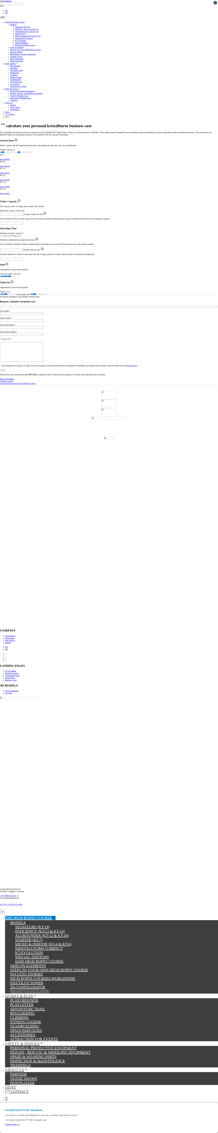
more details (5, 159)
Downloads (14, 110)
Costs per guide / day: (10, 274)
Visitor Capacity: (7, 150)
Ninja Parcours (16, 82)
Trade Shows (15, 107)
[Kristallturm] (5, 1)
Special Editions (21, 43)
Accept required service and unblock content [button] (17, 383)
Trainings (14, 100)
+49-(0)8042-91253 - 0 (9, 896)
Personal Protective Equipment (22, 91)
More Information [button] (7, 379)
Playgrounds (15, 66)
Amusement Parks (12, 676)
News (7, 112)
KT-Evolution (20, 41)
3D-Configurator (16, 59)
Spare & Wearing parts (19, 96)
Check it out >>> (12, 1124)
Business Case (11, 680)
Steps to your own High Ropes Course (25, 50)
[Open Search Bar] (2, 6)
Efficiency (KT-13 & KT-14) (26, 29)
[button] (1, 909)
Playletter (14, 68)
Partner (13, 105)
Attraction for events (18, 86)
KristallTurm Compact (24, 38)
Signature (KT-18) (22, 27)
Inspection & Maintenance (20, 98)
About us (8, 103)
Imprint (8, 643)
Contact (11, 114)
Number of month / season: (11, 233)
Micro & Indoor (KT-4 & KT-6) (28, 36)
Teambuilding (15, 79)
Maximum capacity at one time (12, 211)
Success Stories (16, 52)
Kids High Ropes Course (25, 45)
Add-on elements (17, 47)
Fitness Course (16, 77)
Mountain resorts (11, 673)
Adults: (5, 292)
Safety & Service (12, 89)
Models (13, 25)
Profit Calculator (16, 61)
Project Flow (10, 678)
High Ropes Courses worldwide (23, 54)
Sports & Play (10, 64)
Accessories (15, 84)
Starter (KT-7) (20, 34)
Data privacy (132, 366)
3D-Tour (8, 693)
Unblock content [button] (6, 381)
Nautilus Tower (16, 56)
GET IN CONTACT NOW (11, 904)
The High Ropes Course (14, 22)
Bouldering (14, 73)
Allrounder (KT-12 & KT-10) (27, 31)
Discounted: (23, 294)
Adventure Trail (16, 70)
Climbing (14, 75)
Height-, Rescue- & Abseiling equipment (26, 93)
